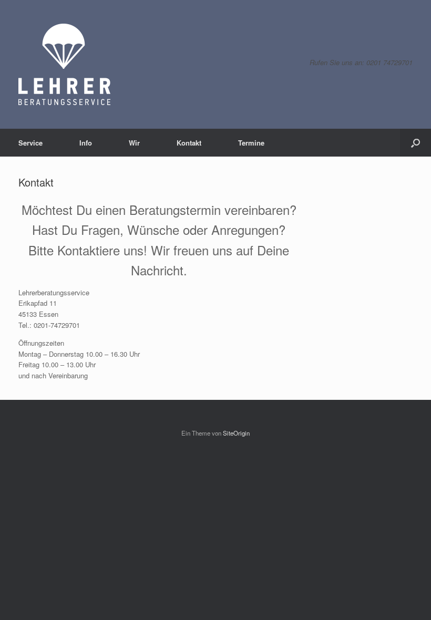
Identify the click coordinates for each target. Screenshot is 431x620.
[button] (415, 143)
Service (30, 143)
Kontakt (189, 143)
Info (85, 143)
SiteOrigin (236, 433)
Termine (251, 143)
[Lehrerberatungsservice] (64, 64)
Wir (134, 143)
